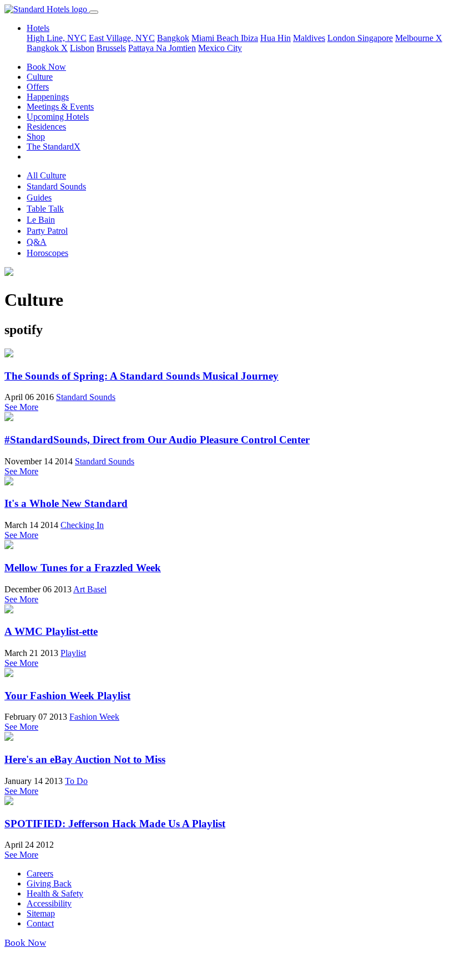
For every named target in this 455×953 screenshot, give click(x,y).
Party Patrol (47, 230)
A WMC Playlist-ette (51, 631)
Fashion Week (94, 716)
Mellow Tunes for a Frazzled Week (82, 567)
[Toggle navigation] (93, 12)
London (342, 38)
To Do (76, 781)
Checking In (82, 525)
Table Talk (45, 208)
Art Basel (90, 589)
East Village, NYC (122, 38)
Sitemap (41, 913)
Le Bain (41, 219)
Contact (40, 923)
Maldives (309, 38)
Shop (36, 136)
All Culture (46, 175)
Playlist (73, 653)
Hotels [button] (38, 28)
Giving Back (49, 883)
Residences (46, 126)
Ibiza (249, 38)
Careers (40, 873)
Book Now (46, 66)
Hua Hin (275, 38)
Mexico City (220, 48)
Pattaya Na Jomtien (162, 48)
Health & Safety (55, 893)
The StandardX (53, 146)
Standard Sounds (56, 186)
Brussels (111, 48)
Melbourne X (418, 38)
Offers (38, 86)
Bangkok (173, 38)
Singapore (375, 38)
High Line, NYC (57, 38)
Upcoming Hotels (58, 116)
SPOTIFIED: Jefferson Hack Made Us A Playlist (114, 823)
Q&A (37, 242)
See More (21, 407)
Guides (39, 197)
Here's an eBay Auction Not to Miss (84, 759)
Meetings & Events (60, 106)
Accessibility (49, 903)
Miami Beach (216, 38)
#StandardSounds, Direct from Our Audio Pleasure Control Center (157, 439)
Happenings (48, 96)
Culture (40, 76)
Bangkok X (47, 48)
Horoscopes (47, 253)
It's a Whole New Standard (66, 503)
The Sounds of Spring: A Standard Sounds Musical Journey (141, 376)
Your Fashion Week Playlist (67, 695)
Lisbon (82, 48)
